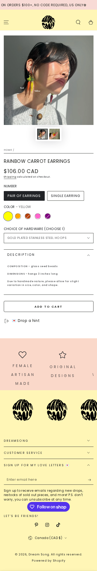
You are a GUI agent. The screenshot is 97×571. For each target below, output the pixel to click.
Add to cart (48, 306)
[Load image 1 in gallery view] (42, 134)
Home (8, 150)
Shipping (10, 176)
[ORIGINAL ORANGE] (17, 216)
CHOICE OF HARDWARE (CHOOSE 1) (34, 229)
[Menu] (6, 22)
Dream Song (39, 554)
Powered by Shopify (48, 561)
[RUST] (27, 216)
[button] (78, 22)
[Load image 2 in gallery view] (54, 134)
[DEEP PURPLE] (47, 216)
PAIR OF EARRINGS (24, 195)
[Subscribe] (90, 480)
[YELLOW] (8, 216)
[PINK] (37, 216)
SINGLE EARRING (65, 195)
